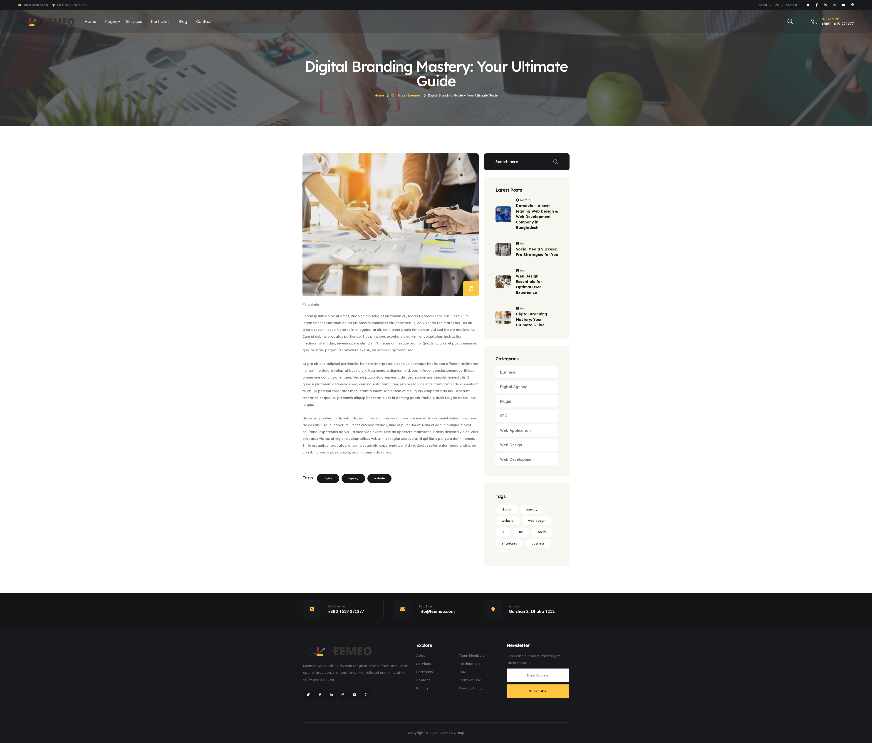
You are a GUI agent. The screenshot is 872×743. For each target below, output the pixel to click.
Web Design (511, 445)
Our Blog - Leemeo (406, 95)
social (542, 532)
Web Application (515, 430)
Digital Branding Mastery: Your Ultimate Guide (531, 319)
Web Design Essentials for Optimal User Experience (529, 284)
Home (90, 21)
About (763, 5)
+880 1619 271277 (837, 22)
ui (503, 532)
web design (536, 521)
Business (508, 372)
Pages (111, 21)
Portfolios (160, 21)
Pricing (422, 688)
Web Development (517, 459)
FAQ (776, 5)
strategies (509, 543)
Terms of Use (470, 680)
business (538, 543)
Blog (182, 21)
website (379, 478)
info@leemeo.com (36, 5)
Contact (791, 5)
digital (328, 478)
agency (353, 478)
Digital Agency (513, 386)
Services (134, 21)
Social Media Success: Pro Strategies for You (537, 252)
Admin (313, 304)
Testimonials (469, 663)
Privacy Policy (471, 688)
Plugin (505, 401)
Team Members (472, 655)
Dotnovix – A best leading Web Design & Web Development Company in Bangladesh (537, 216)
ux (521, 532)
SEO (504, 416)
